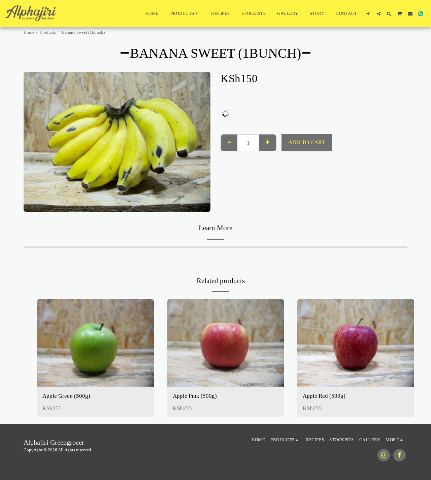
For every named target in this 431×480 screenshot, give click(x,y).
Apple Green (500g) (66, 396)
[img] (95, 343)
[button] (368, 13)
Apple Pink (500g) (195, 396)
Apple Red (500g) (324, 396)
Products (48, 32)
